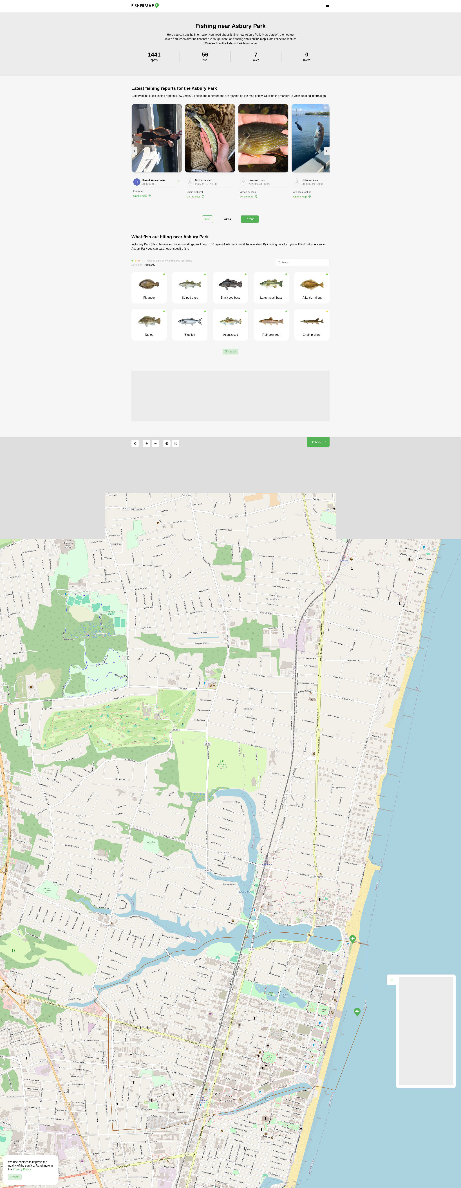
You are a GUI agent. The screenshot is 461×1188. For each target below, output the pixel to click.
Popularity (149, 264)
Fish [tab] (207, 219)
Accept (14, 1176)
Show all (230, 351)
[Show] (352, 939)
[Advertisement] (230, 396)
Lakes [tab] (226, 219)
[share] (135, 443)
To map (249, 218)
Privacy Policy (22, 1169)
